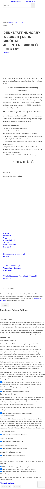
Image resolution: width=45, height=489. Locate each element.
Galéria (6, 256)
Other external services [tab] (7, 415)
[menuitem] (34, 15)
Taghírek (6, 52)
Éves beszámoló (9, 244)
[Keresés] (34, 15)
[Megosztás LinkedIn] (6, 186)
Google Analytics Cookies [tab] (8, 394)
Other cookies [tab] (4, 458)
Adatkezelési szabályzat (7, 483)
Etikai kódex (7, 270)
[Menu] (39, 15)
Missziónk (7, 235)
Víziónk (6, 238)
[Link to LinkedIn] (37, 288)
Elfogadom (5, 305)
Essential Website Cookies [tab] (8, 340)
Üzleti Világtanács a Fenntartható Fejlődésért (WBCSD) (20, 277)
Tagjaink (6, 242)
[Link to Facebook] (33, 288)
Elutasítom (17, 486)
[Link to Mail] (40, 288)
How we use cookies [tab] (6, 319)
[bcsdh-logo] (18, 15)
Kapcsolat (7, 247)
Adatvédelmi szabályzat (12, 266)
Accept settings (6, 486)
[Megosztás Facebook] (6, 179)
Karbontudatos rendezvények (14, 254)
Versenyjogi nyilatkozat (12, 268)
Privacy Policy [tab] (4, 474)
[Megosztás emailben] (6, 189)
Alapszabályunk (9, 240)
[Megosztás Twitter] (6, 182)
